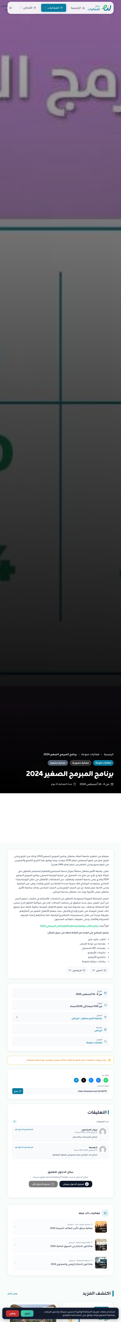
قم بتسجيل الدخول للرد (24, 1129)
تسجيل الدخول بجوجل (75, 1184)
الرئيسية (109, 754)
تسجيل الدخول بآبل (41, 1184)
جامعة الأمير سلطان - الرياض (86, 1018)
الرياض (98, 1030)
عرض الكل (12, 1293)
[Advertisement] (60, 815)
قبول (27, 1313)
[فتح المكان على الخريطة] (16, 1017)
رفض (12, 1313)
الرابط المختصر (103, 1086)
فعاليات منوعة (90, 754)
